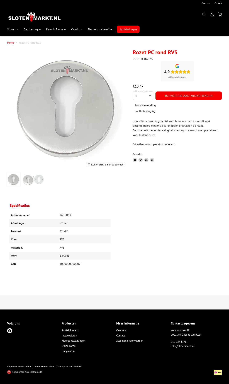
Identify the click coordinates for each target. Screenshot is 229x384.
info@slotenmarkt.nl (182, 346)
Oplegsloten (68, 346)
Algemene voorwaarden (129, 340)
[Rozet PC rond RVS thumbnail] (13, 179)
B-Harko (147, 58)
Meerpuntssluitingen (73, 340)
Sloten (11, 29)
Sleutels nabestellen (100, 29)
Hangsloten (68, 351)
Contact (218, 3)
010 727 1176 (178, 341)
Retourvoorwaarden (44, 366)
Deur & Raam (55, 29)
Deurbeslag (31, 29)
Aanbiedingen (128, 29)
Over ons (206, 3)
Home (10, 42)
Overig (75, 29)
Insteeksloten (69, 335)
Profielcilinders (70, 330)
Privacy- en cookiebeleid (70, 366)
